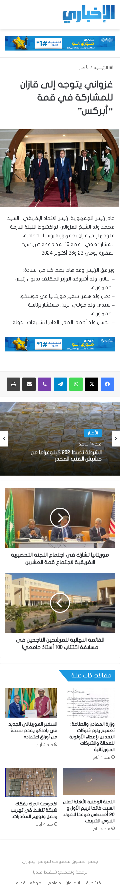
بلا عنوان (73, 883)
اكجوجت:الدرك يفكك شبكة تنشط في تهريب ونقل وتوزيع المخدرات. (34, 810)
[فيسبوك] (107, 384)
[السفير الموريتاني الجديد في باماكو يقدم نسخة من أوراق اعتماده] (31, 703)
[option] (60, 439)
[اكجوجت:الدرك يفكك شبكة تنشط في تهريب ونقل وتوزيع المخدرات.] (31, 782)
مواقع (54, 883)
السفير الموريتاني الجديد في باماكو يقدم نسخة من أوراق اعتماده (32, 730)
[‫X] (91, 384)
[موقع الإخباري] (88, 14)
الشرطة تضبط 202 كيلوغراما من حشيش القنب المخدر (66, 456)
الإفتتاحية (95, 883)
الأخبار (84, 67)
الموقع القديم (29, 883)
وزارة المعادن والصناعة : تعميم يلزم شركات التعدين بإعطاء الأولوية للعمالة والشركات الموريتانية (92, 737)
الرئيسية (101, 67)
